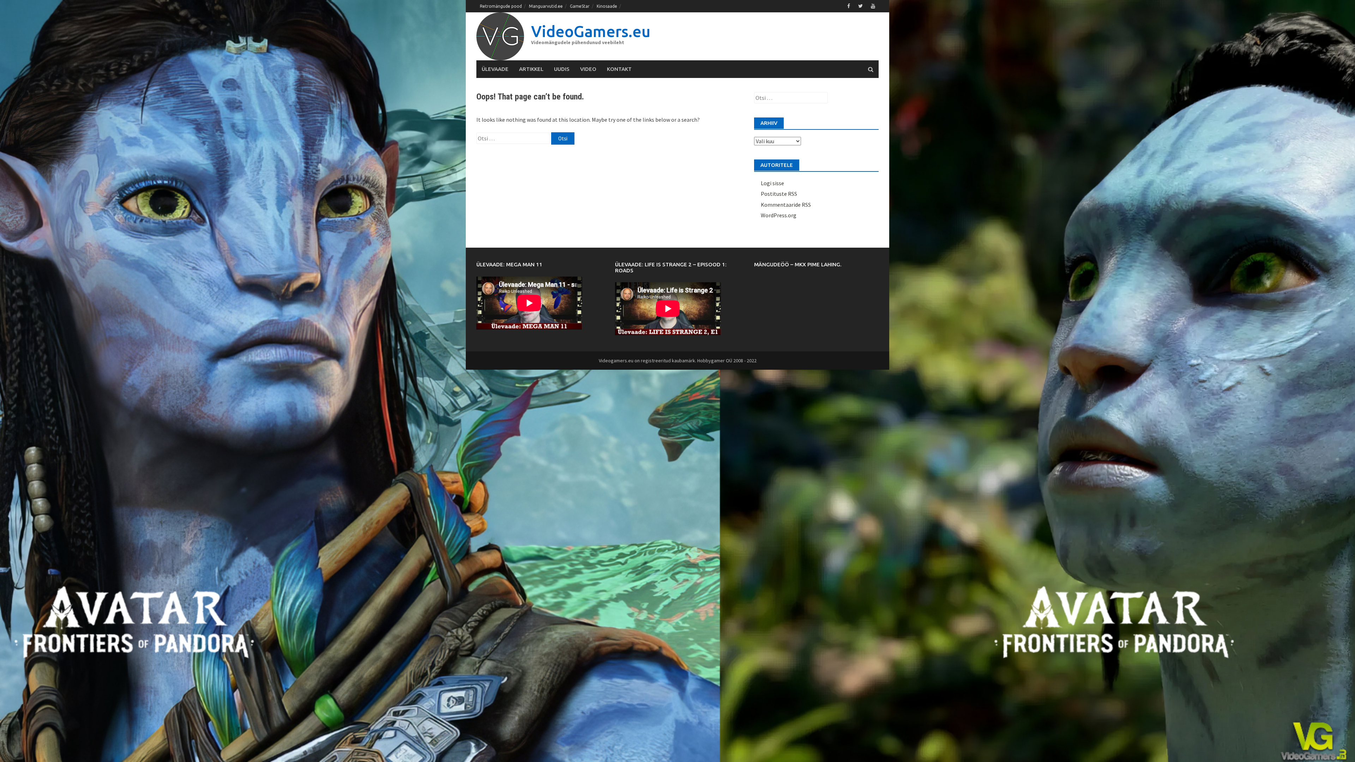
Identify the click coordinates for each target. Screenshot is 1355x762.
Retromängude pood (501, 6)
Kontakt (619, 69)
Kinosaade (607, 6)
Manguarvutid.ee (546, 6)
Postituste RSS (779, 193)
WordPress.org (778, 215)
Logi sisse (772, 183)
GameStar (580, 6)
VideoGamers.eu (590, 31)
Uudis (562, 69)
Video (588, 69)
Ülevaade (495, 69)
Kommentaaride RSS (786, 204)
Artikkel (531, 69)
